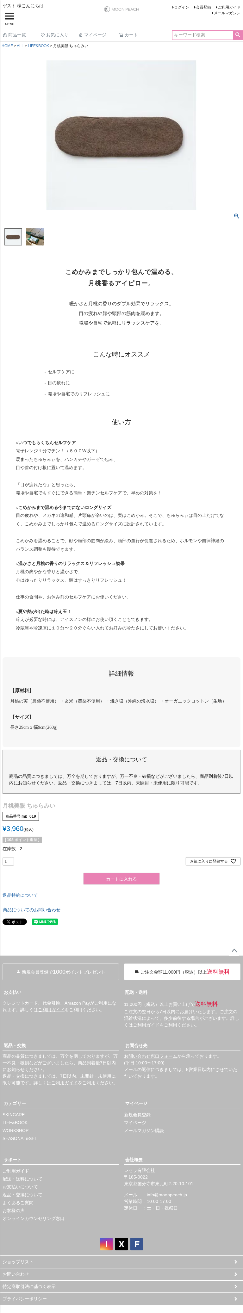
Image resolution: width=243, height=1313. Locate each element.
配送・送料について (22, 1178)
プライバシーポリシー (25, 1298)
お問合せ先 (136, 1045)
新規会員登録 (137, 1114)
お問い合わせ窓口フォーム (150, 1056)
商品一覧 (17, 34)
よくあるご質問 (18, 1202)
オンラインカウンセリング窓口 (34, 1218)
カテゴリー (15, 1103)
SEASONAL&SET (20, 1138)
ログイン (181, 7)
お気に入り (57, 34)
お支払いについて (20, 1186)
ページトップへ (234, 951)
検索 (238, 35)
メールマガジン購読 (144, 1130)
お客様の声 (14, 1210)
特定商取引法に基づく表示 (29, 1286)
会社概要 (134, 1159)
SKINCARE (14, 1114)
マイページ (95, 34)
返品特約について (20, 895)
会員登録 (203, 7)
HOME (7, 46)
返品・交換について (22, 1194)
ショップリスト (18, 1261)
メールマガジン (227, 13)
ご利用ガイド (229, 7)
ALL (20, 46)
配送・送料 (136, 992)
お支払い (13, 992)
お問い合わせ (16, 1274)
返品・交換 (15, 1045)
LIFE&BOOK (38, 46)
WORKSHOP (15, 1130)
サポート (13, 1159)
